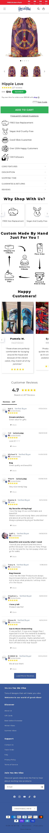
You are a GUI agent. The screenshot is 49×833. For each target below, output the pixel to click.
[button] (4, 8)
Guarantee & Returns (13, 184)
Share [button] (14, 425)
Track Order (9, 750)
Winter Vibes (10, 725)
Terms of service (25, 829)
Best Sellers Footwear (13, 721)
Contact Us (9, 745)
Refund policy (26, 825)
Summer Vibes (10, 730)
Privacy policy (38, 825)
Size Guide (42, 102)
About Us (8, 711)
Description (8, 172)
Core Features (9, 166)
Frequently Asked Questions (24, 116)
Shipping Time (9, 178)
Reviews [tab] (6, 402)
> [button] (25, 676)
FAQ (6, 755)
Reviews (6, 189)
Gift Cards (8, 716)
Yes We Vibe (15, 825)
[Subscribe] (41, 787)
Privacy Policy (10, 760)
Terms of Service (11, 764)
